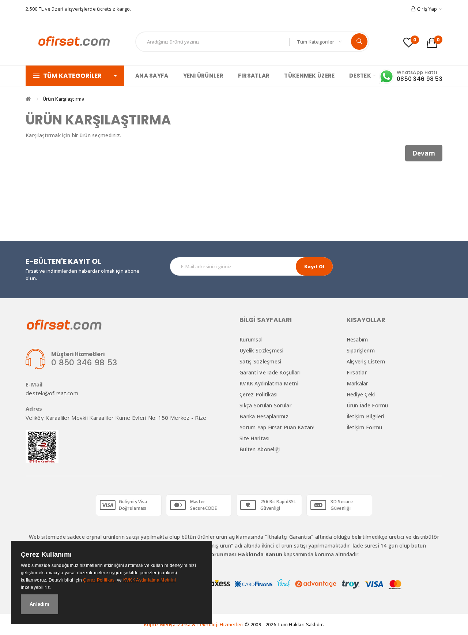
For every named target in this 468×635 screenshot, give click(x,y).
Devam (423, 153)
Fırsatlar (357, 372)
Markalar (357, 383)
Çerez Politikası (258, 394)
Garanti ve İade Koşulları (270, 372)
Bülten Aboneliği (259, 449)
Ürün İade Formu (367, 405)
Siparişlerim (361, 350)
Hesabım (357, 339)
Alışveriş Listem (366, 361)
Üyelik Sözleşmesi (261, 350)
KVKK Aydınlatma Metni (268, 383)
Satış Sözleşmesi (260, 361)
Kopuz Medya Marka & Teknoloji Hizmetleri (194, 624)
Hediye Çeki (361, 394)
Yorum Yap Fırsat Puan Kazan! (276, 427)
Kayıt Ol (314, 266)
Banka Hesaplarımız (263, 416)
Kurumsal (251, 339)
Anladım (39, 604)
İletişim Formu (364, 427)
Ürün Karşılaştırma (63, 99)
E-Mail (34, 384)
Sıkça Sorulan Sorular (265, 405)
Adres (34, 409)
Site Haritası (254, 438)
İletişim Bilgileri (365, 416)
